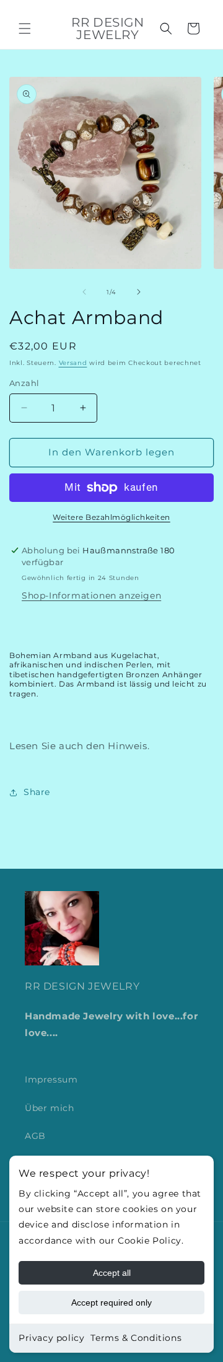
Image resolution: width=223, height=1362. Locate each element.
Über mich (49, 1108)
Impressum (51, 1079)
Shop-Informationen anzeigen (91, 595)
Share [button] (37, 791)
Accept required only (111, 1302)
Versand (73, 363)
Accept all (112, 1273)
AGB (35, 1135)
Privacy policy (51, 1337)
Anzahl (24, 383)
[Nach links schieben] (84, 291)
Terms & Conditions (135, 1337)
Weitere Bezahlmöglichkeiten (111, 517)
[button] (24, 28)
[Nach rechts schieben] (138, 291)
